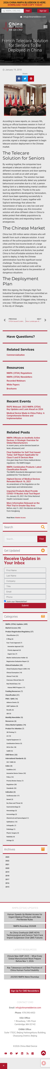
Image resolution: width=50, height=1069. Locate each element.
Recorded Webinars (16, 381)
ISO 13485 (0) (11, 762)
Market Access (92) (13, 628)
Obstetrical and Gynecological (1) (18, 818)
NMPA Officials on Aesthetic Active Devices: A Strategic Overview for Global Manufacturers (23, 440)
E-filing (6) (10, 639)
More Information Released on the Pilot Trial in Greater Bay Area (23, 504)
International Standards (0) (15, 758)
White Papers (13, 384)
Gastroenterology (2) (13, 807)
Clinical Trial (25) (12, 676)
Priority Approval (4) (14, 650)
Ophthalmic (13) (12, 822)
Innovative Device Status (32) (16, 773)
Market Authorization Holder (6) (17, 658)
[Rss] (27, 1053)
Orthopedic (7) (11, 825)
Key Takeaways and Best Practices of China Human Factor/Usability (24, 968)
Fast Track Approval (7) (14, 643)
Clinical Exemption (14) (14, 673)
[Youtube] (5, 1053)
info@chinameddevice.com (28, 1007)
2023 (7, 857)
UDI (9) (9, 714)
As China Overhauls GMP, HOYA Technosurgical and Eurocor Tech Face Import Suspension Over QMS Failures (25, 935)
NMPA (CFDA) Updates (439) (16, 624)
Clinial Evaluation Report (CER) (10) (18, 669)
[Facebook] (11, 1053)
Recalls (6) (10, 710)
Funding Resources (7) (14, 691)
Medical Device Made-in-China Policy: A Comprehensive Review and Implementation (26, 415)
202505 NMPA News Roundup (25, 977)
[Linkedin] (22, 1053)
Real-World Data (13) (13, 684)
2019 (7, 872)
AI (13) (9, 736)
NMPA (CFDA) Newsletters (19, 377)
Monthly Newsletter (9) (14, 717)
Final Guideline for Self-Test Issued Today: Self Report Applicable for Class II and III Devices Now (23, 455)
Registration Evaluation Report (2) (18, 661)
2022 (7, 861)
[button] (45, 26)
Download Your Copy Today (25, 4)
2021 (7, 864)
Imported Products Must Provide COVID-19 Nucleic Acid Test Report (23, 492)
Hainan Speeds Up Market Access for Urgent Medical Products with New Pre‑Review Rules (24, 917)
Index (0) (8, 766)
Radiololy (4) (11, 837)
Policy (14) (10, 777)
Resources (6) (10, 721)
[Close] (3, 1066)
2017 (7, 879)
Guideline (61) (11, 769)
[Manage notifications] (44, 1063)
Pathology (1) (11, 829)
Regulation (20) (12, 784)
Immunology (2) (12, 814)
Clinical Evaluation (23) (14, 665)
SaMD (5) (10, 751)
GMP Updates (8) (12, 706)
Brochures (12, 388)
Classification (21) (13, 635)
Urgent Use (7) (12, 654)
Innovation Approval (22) (16, 646)
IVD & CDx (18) (11, 747)
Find (27, 11)
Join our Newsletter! (17, 601)
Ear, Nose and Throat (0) (15, 803)
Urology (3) (10, 840)
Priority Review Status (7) (15, 781)
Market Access (20, 518)
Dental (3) (10, 799)
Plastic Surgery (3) (13, 833)
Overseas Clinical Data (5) (15, 680)
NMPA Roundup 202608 (24, 926)
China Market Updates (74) (15, 725)
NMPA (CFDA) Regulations (19, 373)
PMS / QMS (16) (11, 699)
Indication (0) (10, 792)
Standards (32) (11, 788)
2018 (7, 876)
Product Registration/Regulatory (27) (19, 632)
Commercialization (16, 355)
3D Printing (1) (11, 732)
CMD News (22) (11, 755)
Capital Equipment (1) (14, 740)
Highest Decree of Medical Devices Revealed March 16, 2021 (23, 480)
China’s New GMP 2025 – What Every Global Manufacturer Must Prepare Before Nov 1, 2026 (24, 958)
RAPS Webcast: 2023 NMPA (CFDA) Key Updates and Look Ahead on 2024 (25, 408)
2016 (7, 883)
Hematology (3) (12, 811)
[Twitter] (16, 1053)
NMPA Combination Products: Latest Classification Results (24, 468)
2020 (7, 868)
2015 (7, 887)
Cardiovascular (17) (13, 796)
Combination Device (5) (14, 743)
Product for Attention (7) (14, 729)
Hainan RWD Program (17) (16, 687)
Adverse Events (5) (13, 702)
